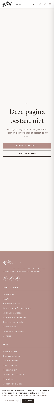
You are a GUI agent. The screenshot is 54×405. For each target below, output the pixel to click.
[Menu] (50, 4)
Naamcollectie (10, 365)
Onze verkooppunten (13, 331)
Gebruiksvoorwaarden (13, 322)
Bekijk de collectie (27, 146)
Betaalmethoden (11, 303)
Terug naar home (27, 153)
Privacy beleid (9, 326)
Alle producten (10, 351)
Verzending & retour (12, 313)
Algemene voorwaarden (14, 317)
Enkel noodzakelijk (11, 401)
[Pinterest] (17, 278)
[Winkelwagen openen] (45, 4)
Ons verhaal (8, 294)
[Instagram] (5, 278)
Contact (7, 336)
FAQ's (6, 299)
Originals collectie (11, 356)
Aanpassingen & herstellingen (17, 308)
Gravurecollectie (11, 360)
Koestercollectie (11, 370)
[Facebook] (11, 278)
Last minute (8, 379)
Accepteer (28, 401)
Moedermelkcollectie (13, 374)
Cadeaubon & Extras (12, 384)
